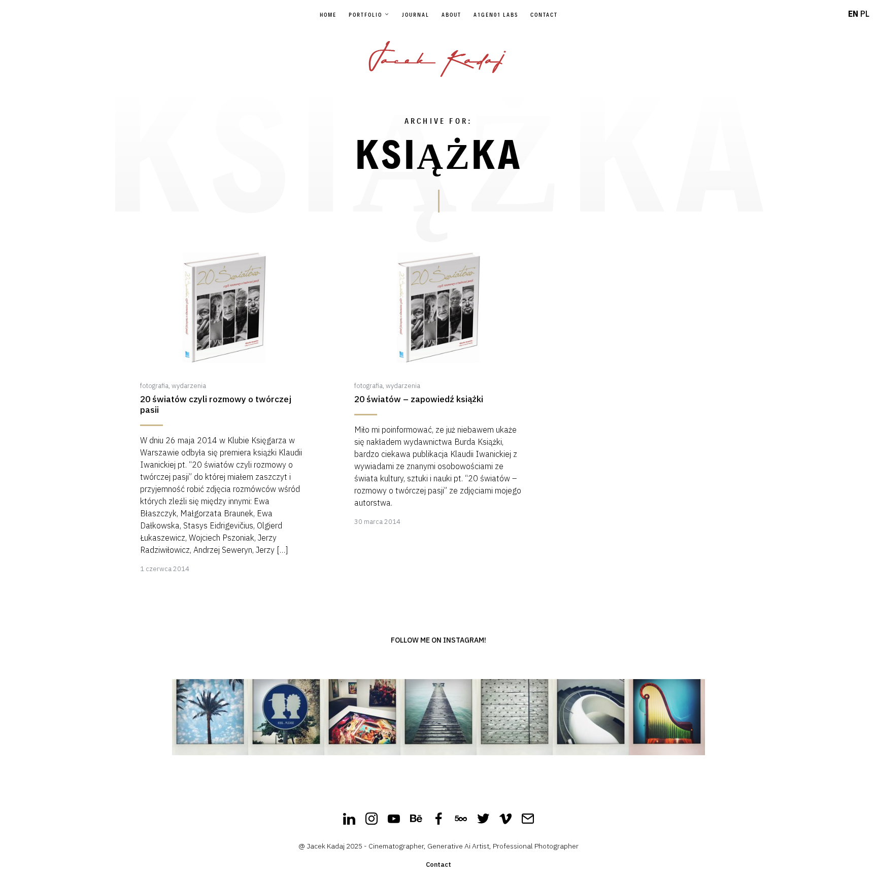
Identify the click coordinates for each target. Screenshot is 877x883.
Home (328, 14)
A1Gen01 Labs (496, 14)
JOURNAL (415, 14)
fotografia (154, 385)
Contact (544, 14)
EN (853, 14)
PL (864, 14)
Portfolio (365, 14)
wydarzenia (189, 385)
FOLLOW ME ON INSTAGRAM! (438, 640)
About (451, 14)
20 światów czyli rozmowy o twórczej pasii (215, 404)
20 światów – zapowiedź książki (418, 399)
